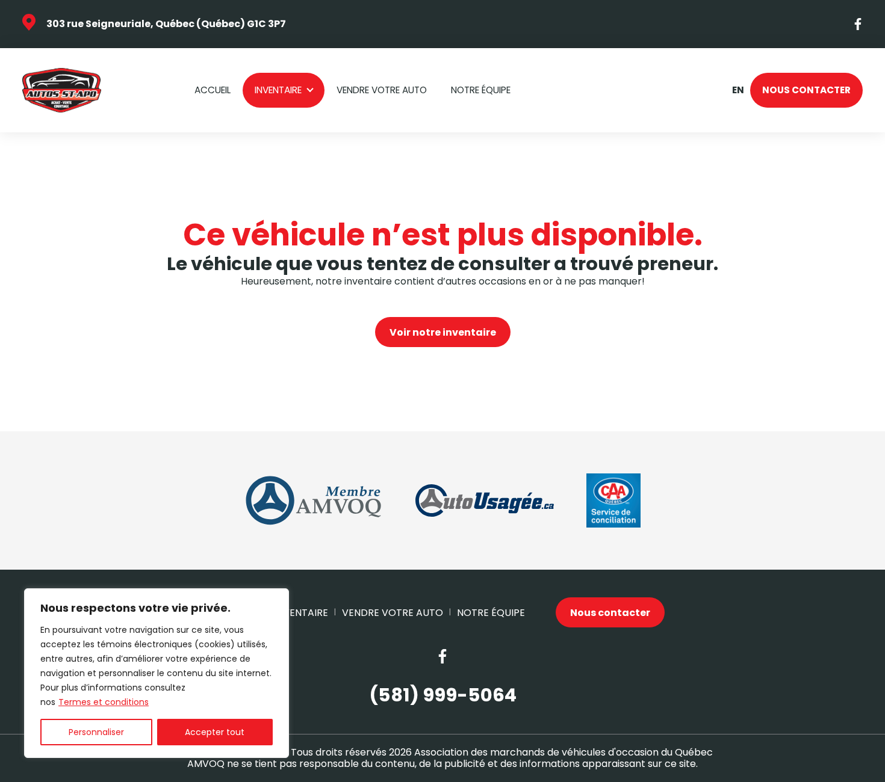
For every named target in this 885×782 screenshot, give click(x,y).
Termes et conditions (103, 702)
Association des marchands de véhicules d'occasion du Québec (563, 752)
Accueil (212, 90)
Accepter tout (214, 732)
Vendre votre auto (382, 90)
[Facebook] (858, 24)
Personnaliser (96, 732)
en (737, 90)
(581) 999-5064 (443, 696)
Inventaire (278, 90)
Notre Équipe (481, 90)
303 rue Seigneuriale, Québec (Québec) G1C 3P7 (166, 24)
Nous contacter (806, 90)
